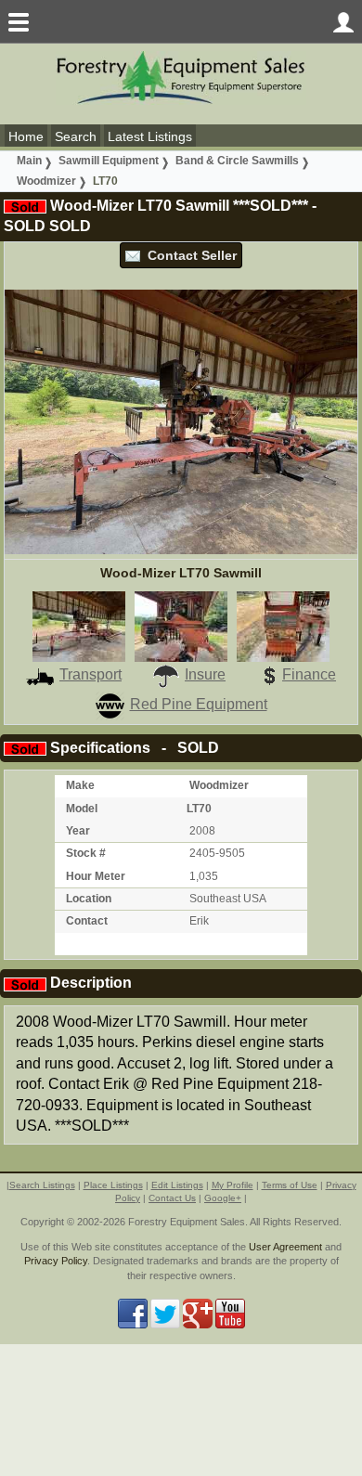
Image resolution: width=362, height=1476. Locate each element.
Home (26, 136)
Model (81, 808)
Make (80, 785)
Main (29, 160)
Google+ (222, 1198)
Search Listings (42, 1185)
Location (88, 898)
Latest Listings (150, 136)
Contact (87, 920)
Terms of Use (289, 1185)
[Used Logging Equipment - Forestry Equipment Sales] (181, 76)
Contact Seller (188, 255)
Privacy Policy (55, 1260)
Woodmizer (46, 181)
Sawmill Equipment (108, 160)
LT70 (105, 181)
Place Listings (113, 1185)
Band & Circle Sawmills (237, 160)
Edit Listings (177, 1185)
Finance (309, 674)
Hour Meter (95, 876)
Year (78, 830)
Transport (90, 674)
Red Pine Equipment (198, 704)
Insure (205, 674)
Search (76, 136)
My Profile (232, 1185)
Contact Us (172, 1198)
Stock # (86, 853)
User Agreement (285, 1246)
